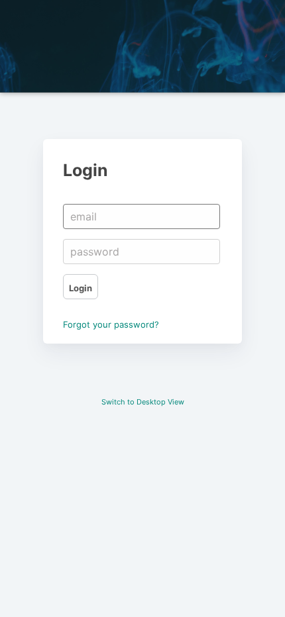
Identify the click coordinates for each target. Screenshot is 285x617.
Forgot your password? (111, 324)
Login (80, 288)
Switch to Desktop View (142, 401)
